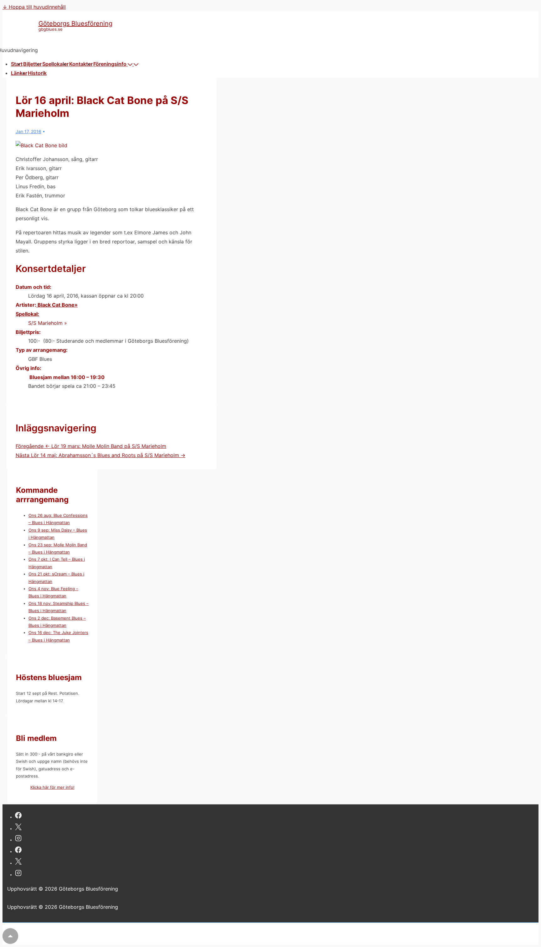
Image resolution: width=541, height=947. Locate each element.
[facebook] (18, 816)
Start (17, 64)
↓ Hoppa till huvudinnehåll (34, 7)
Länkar (19, 73)
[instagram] (18, 839)
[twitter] (18, 828)
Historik (37, 73)
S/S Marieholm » (47, 323)
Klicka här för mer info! (52, 787)
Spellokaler (55, 64)
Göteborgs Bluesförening (75, 23)
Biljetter (32, 64)
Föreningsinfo (109, 64)
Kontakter (81, 64)
